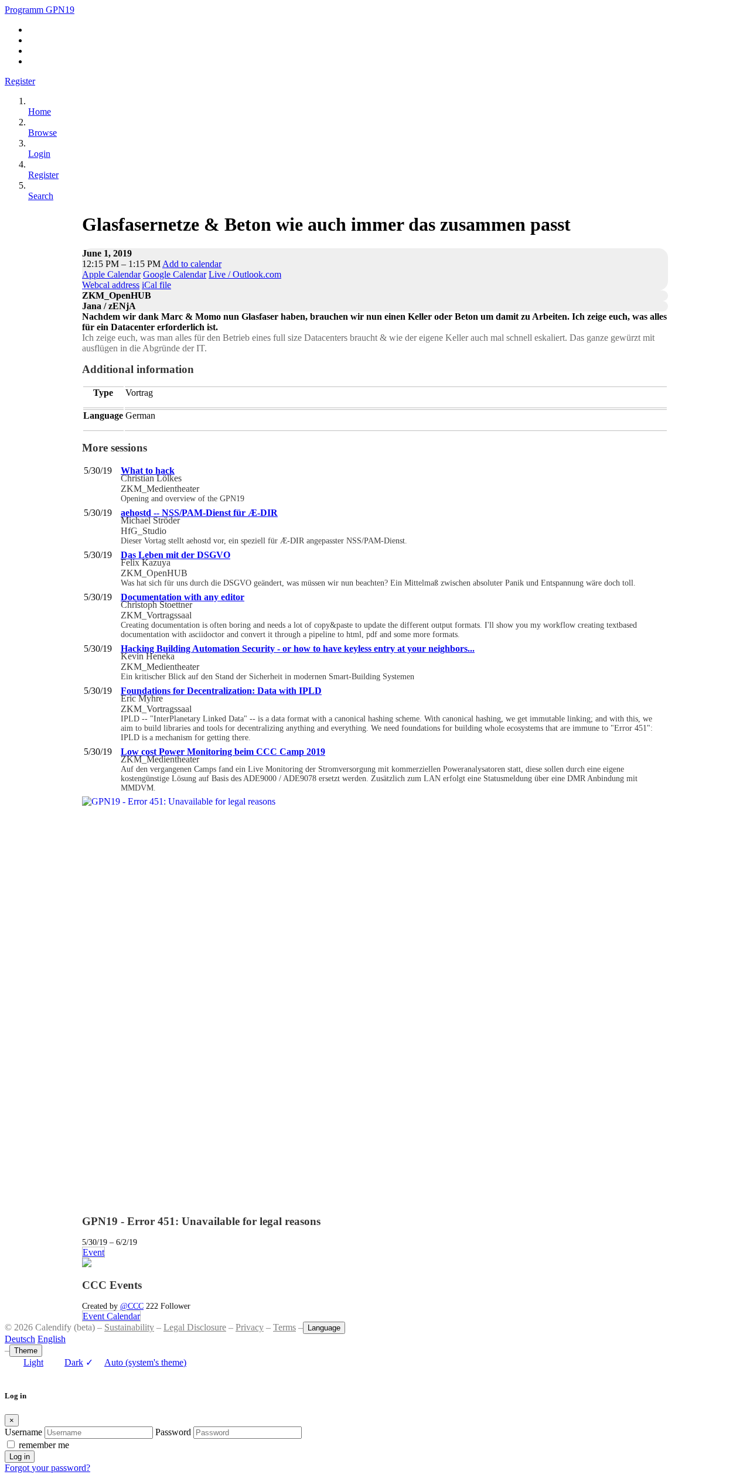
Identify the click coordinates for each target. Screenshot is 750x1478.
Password (173, 1432)
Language (324, 1327)
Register (20, 81)
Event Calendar (111, 1316)
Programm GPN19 (39, 10)
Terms (284, 1327)
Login (39, 154)
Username (23, 1432)
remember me (44, 1445)
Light (33, 1362)
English (52, 1339)
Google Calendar (174, 274)
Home (39, 112)
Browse (42, 133)
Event (93, 1252)
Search (40, 196)
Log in (19, 1456)
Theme (26, 1350)
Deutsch (20, 1339)
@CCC (132, 1306)
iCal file (156, 285)
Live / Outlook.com (245, 274)
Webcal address (110, 285)
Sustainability (129, 1327)
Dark (73, 1362)
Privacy (250, 1327)
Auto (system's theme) (136, 1362)
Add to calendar (191, 264)
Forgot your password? (47, 1468)
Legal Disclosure (194, 1327)
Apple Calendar (111, 274)
